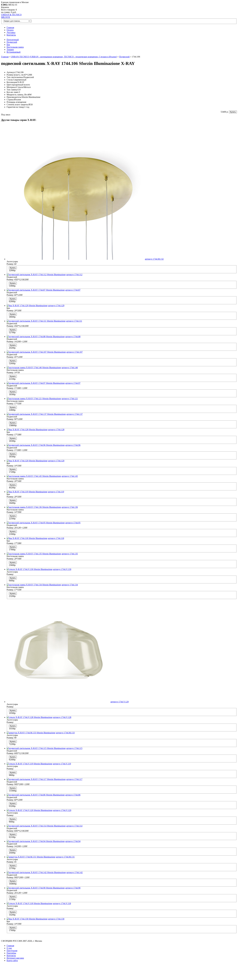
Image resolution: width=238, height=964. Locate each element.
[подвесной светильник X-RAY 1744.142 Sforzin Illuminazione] (36, 872)
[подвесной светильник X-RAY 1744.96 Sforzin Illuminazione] (36, 445)
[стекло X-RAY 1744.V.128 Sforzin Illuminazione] (29, 717)
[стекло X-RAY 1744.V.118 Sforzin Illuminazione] (29, 903)
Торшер (10, 49)
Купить (233, 112)
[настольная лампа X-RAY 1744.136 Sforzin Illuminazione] (34, 507)
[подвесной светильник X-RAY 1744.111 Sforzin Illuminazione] (36, 321)
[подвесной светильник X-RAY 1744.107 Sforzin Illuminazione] (36, 352)
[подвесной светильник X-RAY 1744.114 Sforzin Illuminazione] (36, 826)
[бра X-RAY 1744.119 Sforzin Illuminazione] (27, 492)
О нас (9, 948)
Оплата (10, 30)
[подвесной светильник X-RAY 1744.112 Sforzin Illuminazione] (36, 274)
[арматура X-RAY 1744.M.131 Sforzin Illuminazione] (31, 857)
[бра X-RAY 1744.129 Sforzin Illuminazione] (27, 305)
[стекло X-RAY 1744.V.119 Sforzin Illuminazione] (29, 764)
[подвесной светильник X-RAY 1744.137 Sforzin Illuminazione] (36, 414)
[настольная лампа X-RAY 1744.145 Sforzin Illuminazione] (34, 476)
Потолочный (13, 39)
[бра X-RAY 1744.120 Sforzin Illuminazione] (27, 461)
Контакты (11, 35)
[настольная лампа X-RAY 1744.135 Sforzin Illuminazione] (34, 554)
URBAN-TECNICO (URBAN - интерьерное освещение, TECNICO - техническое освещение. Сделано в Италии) (64, 57)
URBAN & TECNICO (11, 15)
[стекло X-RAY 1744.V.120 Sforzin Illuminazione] (29, 810)
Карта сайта (12, 960)
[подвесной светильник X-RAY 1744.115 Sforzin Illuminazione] (36, 748)
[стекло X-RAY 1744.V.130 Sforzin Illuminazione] (29, 569)
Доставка (11, 32)
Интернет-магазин (15, 958)
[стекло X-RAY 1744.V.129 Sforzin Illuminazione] (58, 702)
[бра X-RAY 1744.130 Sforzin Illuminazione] (27, 919)
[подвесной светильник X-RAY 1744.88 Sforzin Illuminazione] (36, 336)
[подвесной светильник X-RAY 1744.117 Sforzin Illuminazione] (36, 779)
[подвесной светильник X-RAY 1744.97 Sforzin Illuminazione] (36, 383)
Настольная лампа (15, 47)
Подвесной (12, 42)
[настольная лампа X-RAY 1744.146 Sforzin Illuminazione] (34, 367)
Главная (10, 27)
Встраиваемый (14, 52)
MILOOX (5, 17)
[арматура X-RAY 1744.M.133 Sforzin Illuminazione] (31, 733)
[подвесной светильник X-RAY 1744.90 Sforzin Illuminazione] (36, 888)
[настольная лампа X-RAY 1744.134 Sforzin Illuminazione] (34, 585)
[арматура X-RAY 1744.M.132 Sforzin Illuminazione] (75, 259)
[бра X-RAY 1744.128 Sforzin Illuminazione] (27, 429)
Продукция (12, 950)
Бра (8, 44)
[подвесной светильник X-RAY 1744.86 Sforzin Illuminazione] (36, 795)
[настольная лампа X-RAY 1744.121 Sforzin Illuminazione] (34, 398)
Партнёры (11, 953)
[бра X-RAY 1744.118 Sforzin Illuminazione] (27, 538)
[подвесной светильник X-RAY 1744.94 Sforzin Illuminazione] (36, 841)
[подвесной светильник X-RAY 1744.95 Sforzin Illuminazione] (36, 523)
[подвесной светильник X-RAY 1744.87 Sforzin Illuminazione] (36, 290)
